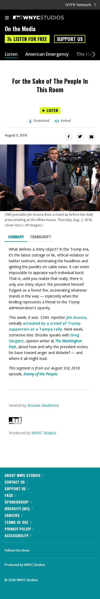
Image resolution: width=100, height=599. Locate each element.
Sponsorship (17, 502)
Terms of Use (16, 522)
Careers (12, 515)
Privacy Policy (18, 529)
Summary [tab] (16, 236)
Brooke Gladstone (43, 405)
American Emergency (47, 54)
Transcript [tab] (40, 236)
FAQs (9, 495)
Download (41, 120)
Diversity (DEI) (17, 508)
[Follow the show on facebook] (39, 549)
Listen (11, 54)
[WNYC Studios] (15, 422)
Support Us (70, 38)
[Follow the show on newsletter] (68, 549)
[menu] (7, 18)
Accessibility (16, 535)
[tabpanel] (50, 311)
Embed (66, 120)
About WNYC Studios (23, 475)
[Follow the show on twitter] (53, 549)
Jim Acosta (76, 317)
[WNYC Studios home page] (45, 17)
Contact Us (15, 482)
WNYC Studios (43, 432)
